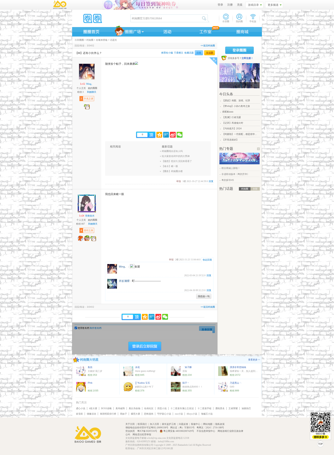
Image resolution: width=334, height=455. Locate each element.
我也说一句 (204, 296)
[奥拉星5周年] (239, 75)
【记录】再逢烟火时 (232, 123)
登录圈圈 (239, 50)
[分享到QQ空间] (159, 135)
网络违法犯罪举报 (142, 434)
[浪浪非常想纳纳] (223, 371)
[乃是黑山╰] (223, 387)
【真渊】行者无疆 (231, 117)
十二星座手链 (204, 408)
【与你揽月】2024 (232, 128)
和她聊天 (91, 92)
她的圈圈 (92, 88)
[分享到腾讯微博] (166, 135)
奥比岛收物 (134, 408)
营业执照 (130, 431)
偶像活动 (91, 413)
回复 (199, 52)
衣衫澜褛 (124, 280)
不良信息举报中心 (206, 431)
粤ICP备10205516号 (147, 431)
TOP (320, 444)
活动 (167, 31)
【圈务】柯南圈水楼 (172, 171)
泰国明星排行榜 (108, 413)
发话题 (209, 52)
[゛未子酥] (176, 371)
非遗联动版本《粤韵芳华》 (235, 174)
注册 (230, 4)
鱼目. (90, 367)
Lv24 (81, 215)
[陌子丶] (176, 387)
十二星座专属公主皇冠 (182, 408)
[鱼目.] (81, 371)
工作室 (205, 31)
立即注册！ (247, 58)
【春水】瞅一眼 (170, 166)
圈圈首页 (91, 31)
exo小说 (179, 413)
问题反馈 (183, 424)
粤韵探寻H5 (228, 180)
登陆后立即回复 (144, 346)
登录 (220, 4)
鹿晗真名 (220, 408)
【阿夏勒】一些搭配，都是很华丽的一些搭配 (240, 134)
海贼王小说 (207, 413)
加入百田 (154, 424)
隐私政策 (220, 424)
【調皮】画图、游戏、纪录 (236, 100)
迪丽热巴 (246, 408)
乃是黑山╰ (235, 383)
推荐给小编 (167, 52)
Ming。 (90, 84)
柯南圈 (89, 40)
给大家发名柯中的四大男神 (176, 156)
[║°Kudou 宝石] (128, 387)
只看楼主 (178, 52)
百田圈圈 (79, 40)
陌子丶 (185, 383)
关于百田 (130, 424)
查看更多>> (254, 359)
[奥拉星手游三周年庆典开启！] (239, 163)
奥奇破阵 (120, 408)
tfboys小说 (192, 413)
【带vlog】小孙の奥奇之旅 (236, 106)
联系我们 (142, 424)
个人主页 (81, 88)
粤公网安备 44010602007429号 (179, 431)
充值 (239, 4)
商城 (243, 31)
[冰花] (128, 371)
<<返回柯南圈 (208, 45)
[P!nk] (81, 387)
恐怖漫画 (148, 413)
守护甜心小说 (164, 413)
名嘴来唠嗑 (101, 40)
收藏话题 (189, 52)
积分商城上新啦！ (231, 168)
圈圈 (101, 18)
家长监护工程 (169, 424)
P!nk (90, 383)
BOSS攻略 (106, 408)
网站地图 (207, 424)
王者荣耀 (233, 408)
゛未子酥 (187, 367)
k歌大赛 (93, 408)
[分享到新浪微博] (173, 135)
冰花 (137, 367)
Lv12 (82, 84)
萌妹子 (123, 413)
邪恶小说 (162, 408)
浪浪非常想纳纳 (238, 367)
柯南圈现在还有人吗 (172, 151)
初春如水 (90, 215)
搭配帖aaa (227, 111)
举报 (178, 181)
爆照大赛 (135, 413)
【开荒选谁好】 (230, 139)
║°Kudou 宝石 (142, 383)
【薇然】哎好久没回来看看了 (177, 161)
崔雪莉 (79, 413)
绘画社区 (148, 408)
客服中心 (195, 424)
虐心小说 (80, 408)
